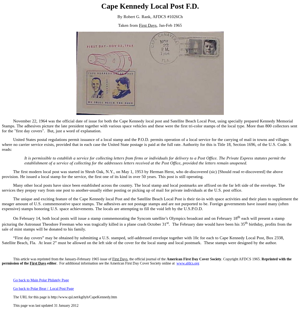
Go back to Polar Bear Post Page (43, 289)
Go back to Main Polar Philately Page (41, 280)
